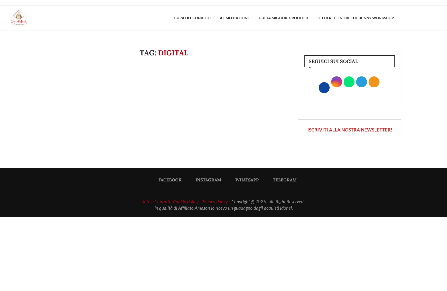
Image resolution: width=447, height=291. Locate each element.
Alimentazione (235, 18)
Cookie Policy (186, 201)
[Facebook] (414, 18)
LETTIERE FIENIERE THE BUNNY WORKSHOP (355, 18)
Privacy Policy (214, 201)
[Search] (433, 18)
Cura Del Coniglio (192, 18)
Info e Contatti (156, 201)
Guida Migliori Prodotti (283, 18)
